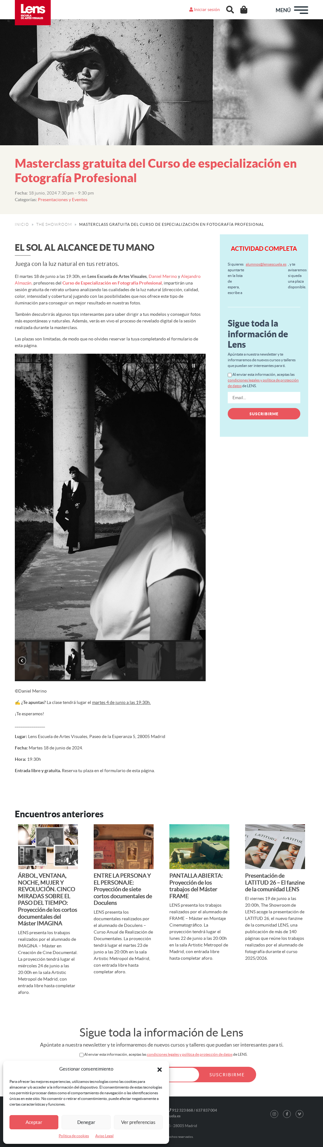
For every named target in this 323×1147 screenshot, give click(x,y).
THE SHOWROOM (54, 224)
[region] (110, 517)
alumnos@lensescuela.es (266, 264)
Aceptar (34, 1122)
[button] (159, 1069)
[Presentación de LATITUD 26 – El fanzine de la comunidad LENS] (275, 846)
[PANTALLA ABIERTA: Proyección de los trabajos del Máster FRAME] (199, 846)
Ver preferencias (138, 1122)
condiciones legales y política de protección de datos (189, 1054)
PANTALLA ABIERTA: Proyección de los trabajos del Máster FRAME (196, 885)
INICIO (22, 224)
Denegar (86, 1122)
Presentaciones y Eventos (62, 199)
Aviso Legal (104, 1136)
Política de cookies (74, 1136)
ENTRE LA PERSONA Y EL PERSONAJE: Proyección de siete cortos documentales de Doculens (123, 889)
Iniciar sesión (206, 9)
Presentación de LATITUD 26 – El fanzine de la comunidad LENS (275, 882)
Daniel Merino (163, 276)
